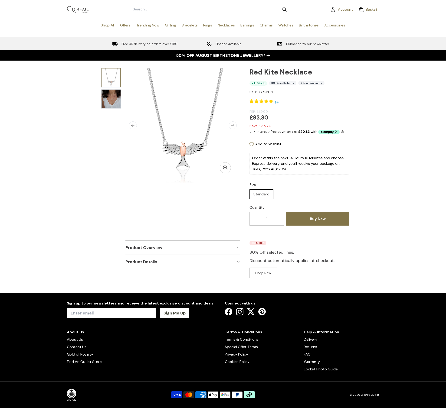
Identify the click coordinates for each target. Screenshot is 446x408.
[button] (133, 125)
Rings (207, 25)
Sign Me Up (175, 313)
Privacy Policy (236, 354)
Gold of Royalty (80, 354)
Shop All (108, 25)
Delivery (310, 339)
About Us (75, 339)
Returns (310, 346)
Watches (285, 25)
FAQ (307, 354)
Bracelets (190, 25)
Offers (125, 25)
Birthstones (309, 25)
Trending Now (147, 25)
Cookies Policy (237, 361)
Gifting (170, 25)
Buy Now (318, 218)
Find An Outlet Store (84, 361)
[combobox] (205, 9)
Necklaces (226, 25)
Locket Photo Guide (321, 369)
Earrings (247, 25)
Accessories (334, 25)
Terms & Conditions (242, 339)
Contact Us (76, 346)
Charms (266, 25)
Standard (261, 194)
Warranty (312, 361)
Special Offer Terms (241, 346)
